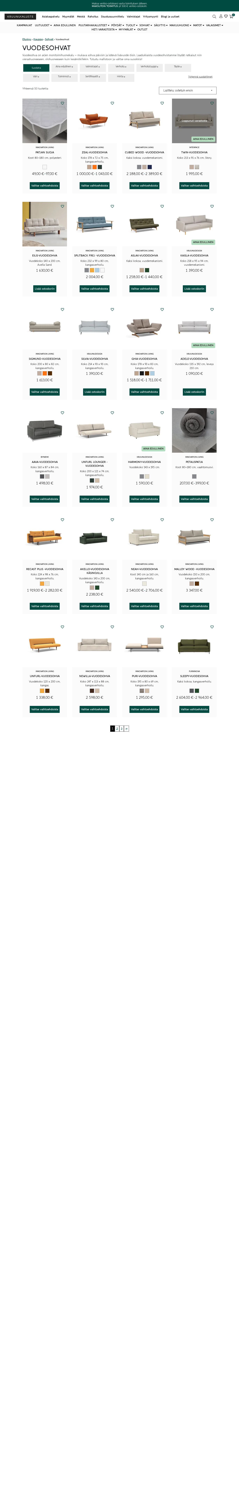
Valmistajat (133, 16)
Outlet (142, 29)
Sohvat (144, 25)
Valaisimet (213, 25)
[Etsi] (214, 17)
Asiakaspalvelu (50, 16)
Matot (197, 25)
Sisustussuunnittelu (112, 16)
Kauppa (38, 39)
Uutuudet (42, 25)
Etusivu (26, 39)
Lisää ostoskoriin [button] (45, 288)
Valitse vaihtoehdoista (44, 185)
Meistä (81, 16)
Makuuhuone (179, 25)
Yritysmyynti (150, 16)
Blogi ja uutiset (170, 16)
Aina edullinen (65, 25)
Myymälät (68, 16)
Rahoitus (93, 16)
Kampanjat (24, 25)
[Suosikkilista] (226, 16)
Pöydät (116, 25)
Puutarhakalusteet (93, 25)
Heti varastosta (103, 29)
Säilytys (159, 25)
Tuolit (130, 25)
